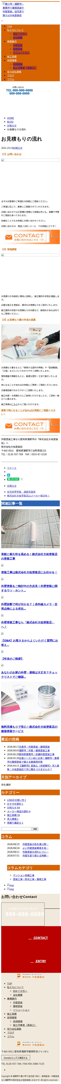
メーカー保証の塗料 (18, 811)
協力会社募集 (14, 71)
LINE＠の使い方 (16, 800)
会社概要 (18, 37)
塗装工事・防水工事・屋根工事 (29, 879)
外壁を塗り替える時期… (36, 855)
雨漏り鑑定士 (15, 822)
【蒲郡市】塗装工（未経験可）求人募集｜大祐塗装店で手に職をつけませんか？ (33, 767)
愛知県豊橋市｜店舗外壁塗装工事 (36, 754)
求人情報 (13, 819)
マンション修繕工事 (23, 875)
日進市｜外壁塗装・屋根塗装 (34, 746)
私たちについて (15, 30)
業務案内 (12, 41)
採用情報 (12, 60)
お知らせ (18, 148)
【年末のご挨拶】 (12, 658)
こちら (15, 404)
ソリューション (21, 52)
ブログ (10, 75)
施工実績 (12, 56)
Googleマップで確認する (16, 1057)
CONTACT (11, 97)
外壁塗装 (18, 45)
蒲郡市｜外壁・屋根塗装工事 (34, 750)
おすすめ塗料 (15, 804)
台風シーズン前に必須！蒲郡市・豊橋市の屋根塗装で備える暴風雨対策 (33, 760)
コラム (10, 79)
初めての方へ (20, 34)
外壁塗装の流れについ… (36, 852)
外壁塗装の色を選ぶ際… (36, 844)
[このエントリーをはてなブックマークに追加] (8, 475)
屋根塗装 (18, 49)
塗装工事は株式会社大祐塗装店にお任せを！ (29, 572)
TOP (9, 26)
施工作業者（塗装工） (25, 68)
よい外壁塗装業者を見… (36, 848)
